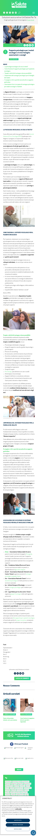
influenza (7, 792)
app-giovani (20, 783)
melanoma (7, 794)
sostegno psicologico (15, 587)
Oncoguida (29, 554)
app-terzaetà (16, 785)
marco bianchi (24, 792)
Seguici (19, 769)
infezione (27, 790)
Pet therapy (8, 371)
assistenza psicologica (11, 581)
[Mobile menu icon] (34, 13)
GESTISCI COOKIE (18, 829)
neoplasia (13, 794)
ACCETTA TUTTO (17, 820)
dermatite (12, 787)
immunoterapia (20, 790)
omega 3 (26, 794)
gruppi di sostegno (16, 594)
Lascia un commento (22, 678)
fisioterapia (7, 790)
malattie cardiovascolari (15, 792)
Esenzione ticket (27, 787)
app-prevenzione (27, 783)
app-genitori (14, 783)
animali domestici (25, 781)
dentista (7, 787)
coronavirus (22, 785)
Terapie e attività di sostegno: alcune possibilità (18, 73)
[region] (18, 815)
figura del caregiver (20, 569)
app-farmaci (7, 783)
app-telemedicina (9, 785)
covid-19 (28, 785)
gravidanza (13, 790)
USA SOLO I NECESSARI (18, 824)
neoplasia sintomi (19, 794)
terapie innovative (21, 620)
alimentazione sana (17, 781)
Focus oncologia (14, 59)
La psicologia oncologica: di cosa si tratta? (16, 66)
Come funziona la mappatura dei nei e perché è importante (27, 720)
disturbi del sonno (19, 787)
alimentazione (8, 781)
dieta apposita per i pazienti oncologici (23, 618)
